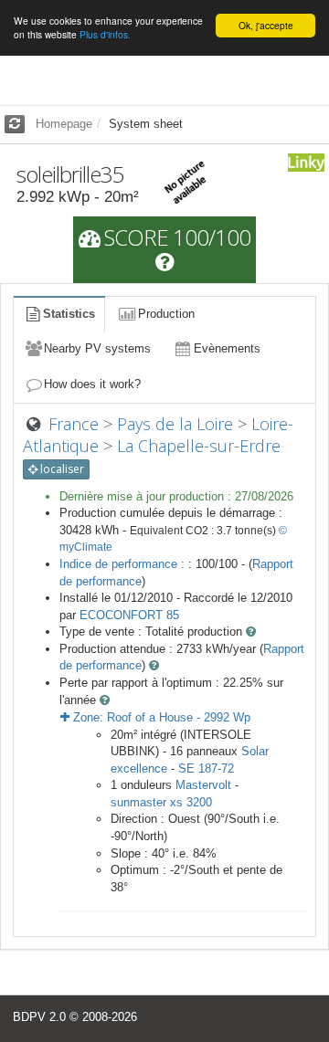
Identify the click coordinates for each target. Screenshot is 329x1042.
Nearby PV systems (97, 348)
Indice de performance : (123, 564)
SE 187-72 (206, 768)
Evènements (227, 348)
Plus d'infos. (105, 34)
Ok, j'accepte (266, 25)
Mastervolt (203, 785)
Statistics (69, 314)
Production (166, 314)
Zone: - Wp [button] (159, 717)
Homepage (64, 124)
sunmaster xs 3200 (161, 802)
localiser (60, 469)
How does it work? (92, 384)
